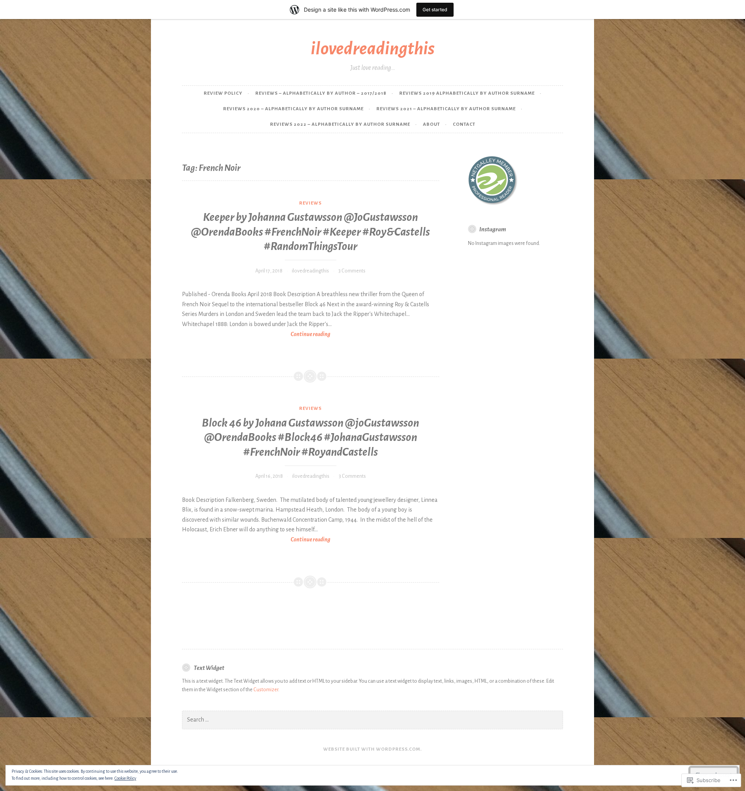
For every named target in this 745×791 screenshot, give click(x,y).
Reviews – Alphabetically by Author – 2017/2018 (320, 93)
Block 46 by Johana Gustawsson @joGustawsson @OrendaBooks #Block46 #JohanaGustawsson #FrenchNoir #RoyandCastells (310, 437)
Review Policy (223, 93)
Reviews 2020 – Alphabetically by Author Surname (293, 108)
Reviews (310, 203)
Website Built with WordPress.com (371, 749)
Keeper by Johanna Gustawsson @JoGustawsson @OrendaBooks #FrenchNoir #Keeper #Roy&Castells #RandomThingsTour (310, 231)
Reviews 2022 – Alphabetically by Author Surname (340, 124)
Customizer (265, 689)
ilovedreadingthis (373, 48)
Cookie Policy (125, 778)
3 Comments (352, 271)
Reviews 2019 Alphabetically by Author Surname (467, 93)
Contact (464, 124)
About (431, 124)
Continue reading (256, 335)
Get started (435, 9)
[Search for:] (372, 720)
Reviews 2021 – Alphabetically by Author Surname (446, 108)
